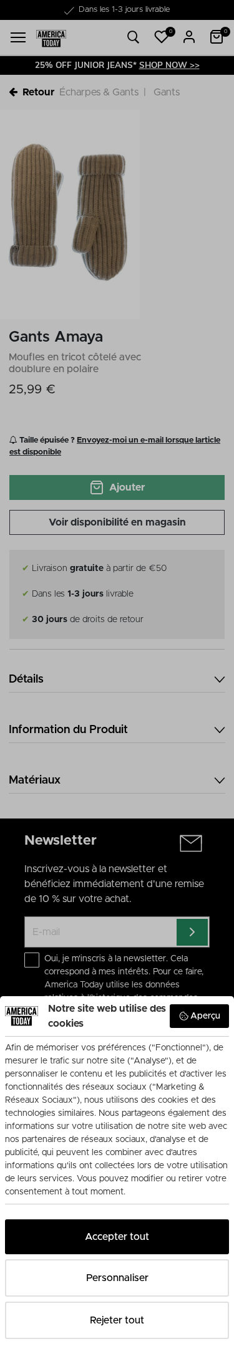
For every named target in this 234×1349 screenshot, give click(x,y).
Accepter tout (117, 1237)
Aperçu (205, 1016)
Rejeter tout (117, 1320)
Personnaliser (117, 1278)
